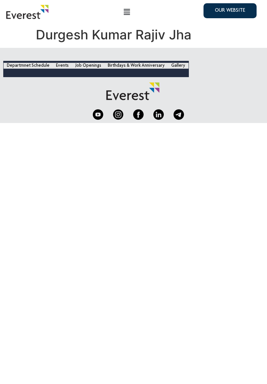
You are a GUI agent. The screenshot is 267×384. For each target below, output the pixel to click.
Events (62, 65)
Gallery (178, 65)
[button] (126, 12)
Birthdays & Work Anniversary (136, 65)
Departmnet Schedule (28, 65)
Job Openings (88, 65)
